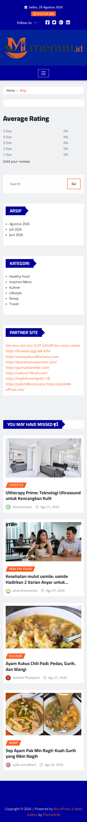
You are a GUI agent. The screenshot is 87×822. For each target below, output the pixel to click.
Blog (23, 90)
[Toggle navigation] (43, 73)
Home (10, 90)
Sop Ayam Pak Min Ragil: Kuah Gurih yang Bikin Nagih (41, 753)
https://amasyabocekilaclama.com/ (32, 356)
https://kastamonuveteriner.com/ (31, 362)
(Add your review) (16, 161)
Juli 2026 (15, 229)
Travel (14, 304)
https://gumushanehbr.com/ (27, 367)
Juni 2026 (16, 235)
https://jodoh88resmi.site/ (26, 384)
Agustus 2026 (19, 224)
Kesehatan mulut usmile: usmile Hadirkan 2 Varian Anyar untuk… (37, 579)
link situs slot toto (19, 345)
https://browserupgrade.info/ (28, 351)
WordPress (62, 809)
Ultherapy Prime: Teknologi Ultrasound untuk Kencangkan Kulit (43, 495)
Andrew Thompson (26, 678)
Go (74, 184)
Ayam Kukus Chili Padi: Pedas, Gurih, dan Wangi (40, 666)
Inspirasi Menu (20, 282)
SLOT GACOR (43, 345)
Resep (14, 298)
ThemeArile (51, 815)
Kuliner (14, 287)
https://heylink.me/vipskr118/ (28, 378)
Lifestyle (15, 293)
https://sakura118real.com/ (26, 373)
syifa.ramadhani (24, 765)
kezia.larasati (22, 507)
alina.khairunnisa (25, 590)
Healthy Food (19, 276)
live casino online (67, 345)
